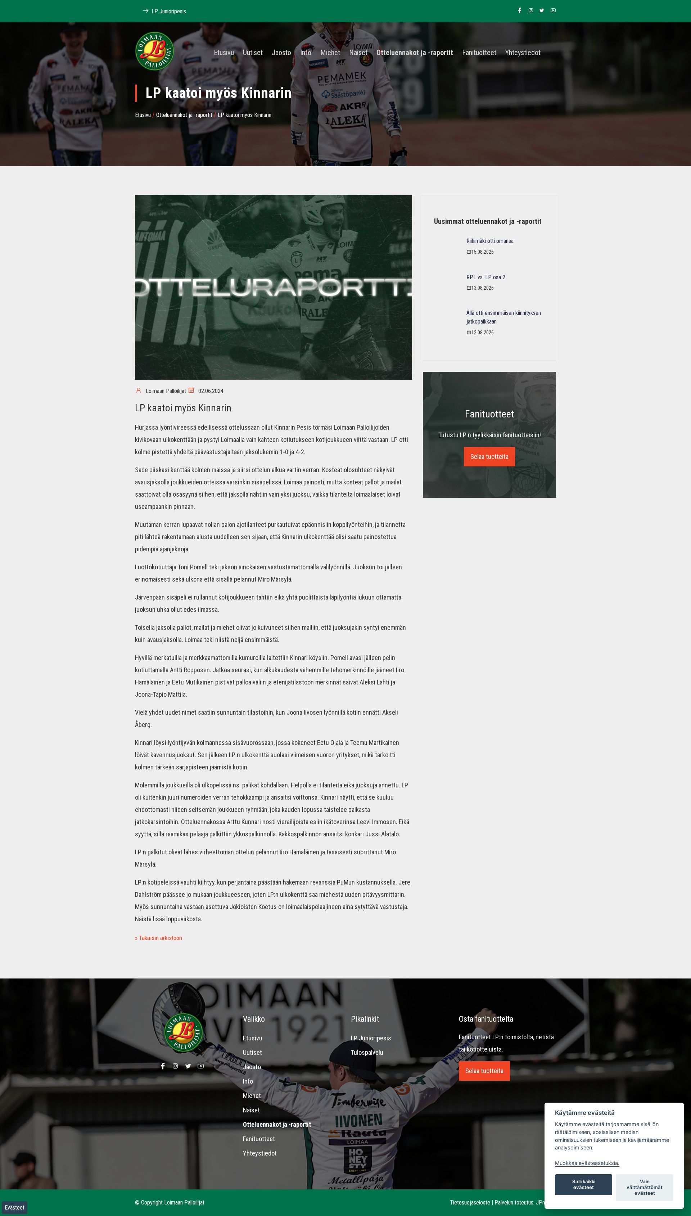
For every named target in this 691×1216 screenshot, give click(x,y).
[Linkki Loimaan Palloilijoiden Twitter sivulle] (540, 10)
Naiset (358, 53)
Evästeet (14, 1207)
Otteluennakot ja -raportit (414, 53)
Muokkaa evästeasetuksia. (587, 1163)
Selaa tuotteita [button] (489, 456)
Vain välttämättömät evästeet (645, 1187)
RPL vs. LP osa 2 (485, 277)
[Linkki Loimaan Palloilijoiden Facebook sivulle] (518, 10)
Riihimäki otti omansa (490, 241)
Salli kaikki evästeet (583, 1184)
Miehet (330, 53)
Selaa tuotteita (484, 1071)
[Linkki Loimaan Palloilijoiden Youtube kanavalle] (551, 10)
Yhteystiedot (523, 53)
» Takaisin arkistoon (158, 937)
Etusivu (224, 53)
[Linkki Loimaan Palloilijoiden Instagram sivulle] (529, 10)
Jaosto (281, 53)
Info (305, 53)
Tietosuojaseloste (470, 1202)
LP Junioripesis (168, 11)
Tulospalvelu (367, 1052)
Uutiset (253, 53)
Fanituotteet (479, 53)
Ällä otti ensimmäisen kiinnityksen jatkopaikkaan (503, 317)
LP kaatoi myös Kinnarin (244, 115)
